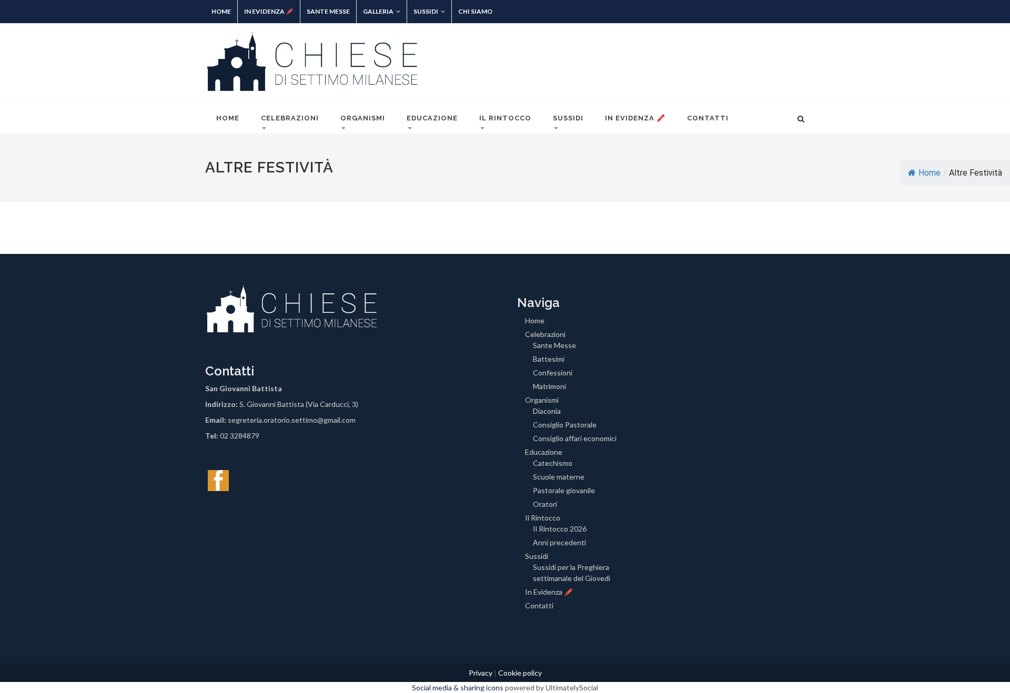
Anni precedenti (559, 542)
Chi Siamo (475, 11)
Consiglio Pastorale (565, 424)
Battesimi (548, 358)
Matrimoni (549, 386)
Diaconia (547, 410)
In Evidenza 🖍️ (269, 11)
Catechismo (552, 462)
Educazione (432, 118)
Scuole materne (558, 476)
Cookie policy (520, 672)
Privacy (480, 672)
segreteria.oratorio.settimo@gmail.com (292, 419)
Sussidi (425, 11)
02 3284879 (239, 435)
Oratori (545, 504)
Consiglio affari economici (575, 438)
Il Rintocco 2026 (560, 528)
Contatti (708, 118)
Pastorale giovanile (564, 490)
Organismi (362, 118)
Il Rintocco (505, 118)
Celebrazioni (290, 118)
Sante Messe (328, 11)
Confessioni (552, 372)
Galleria (378, 11)
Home (221, 11)
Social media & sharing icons (458, 687)
